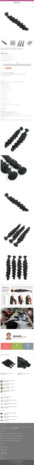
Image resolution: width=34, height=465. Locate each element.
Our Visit (13, 462)
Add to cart (8, 68)
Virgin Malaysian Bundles (14, 47)
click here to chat (6, 449)
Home (1, 47)
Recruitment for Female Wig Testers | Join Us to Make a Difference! (12, 438)
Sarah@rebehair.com (4, 453)
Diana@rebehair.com (4, 452)
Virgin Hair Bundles (6, 47)
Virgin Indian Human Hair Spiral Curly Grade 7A (7, 373)
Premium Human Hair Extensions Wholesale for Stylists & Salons (12, 433)
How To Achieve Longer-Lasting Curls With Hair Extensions (11, 440)
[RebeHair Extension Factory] (17, 3)
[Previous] (2, 22)
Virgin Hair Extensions (4, 458)
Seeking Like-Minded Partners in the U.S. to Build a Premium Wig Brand (13, 435)
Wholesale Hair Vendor (18, 462)
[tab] (3, 82)
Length (17, 62)
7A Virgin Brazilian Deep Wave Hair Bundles (23, 373)
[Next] (31, 22)
